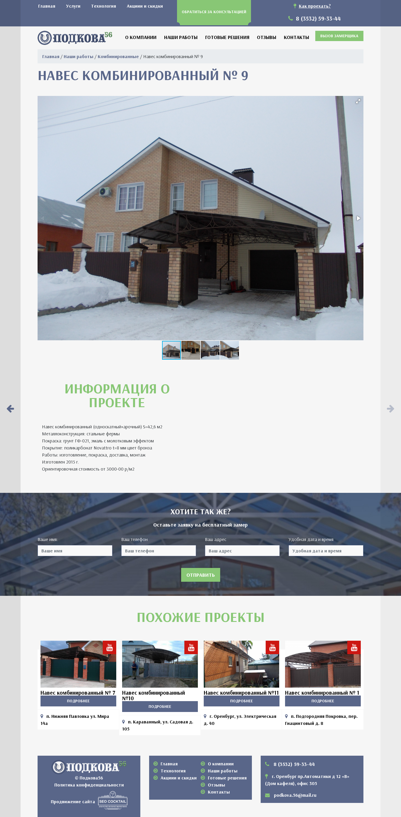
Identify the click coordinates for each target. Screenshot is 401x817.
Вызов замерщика (339, 35)
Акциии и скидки (145, 6)
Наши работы (181, 37)
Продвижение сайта (73, 801)
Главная (46, 6)
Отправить (200, 574)
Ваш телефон (134, 539)
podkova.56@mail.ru (295, 795)
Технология (103, 6)
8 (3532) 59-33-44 (317, 18)
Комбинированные (118, 56)
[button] (358, 101)
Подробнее (78, 700)
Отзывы (266, 37)
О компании (140, 37)
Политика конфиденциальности (89, 785)
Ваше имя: (48, 539)
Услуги (73, 6)
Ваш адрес (215, 539)
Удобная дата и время (311, 539)
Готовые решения (227, 37)
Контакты (296, 37)
